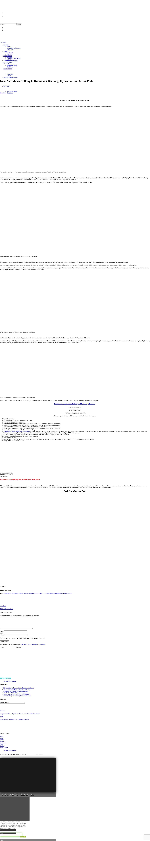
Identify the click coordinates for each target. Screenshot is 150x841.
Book (1, 738)
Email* (2, 633)
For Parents (61, 85)
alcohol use (32, 593)
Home (1, 736)
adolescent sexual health (10, 593)
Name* (2, 631)
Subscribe (23, 837)
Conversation (53, 85)
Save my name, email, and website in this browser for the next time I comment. (23, 638)
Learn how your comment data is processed (33, 644)
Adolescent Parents (31, 85)
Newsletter (3, 93)
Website (2, 635)
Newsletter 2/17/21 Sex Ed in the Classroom (15, 691)
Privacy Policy (4, 747)
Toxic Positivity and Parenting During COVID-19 (17, 695)
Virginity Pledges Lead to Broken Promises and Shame (18, 688)
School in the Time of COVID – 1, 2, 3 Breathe (16, 694)
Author (2, 739)
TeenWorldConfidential (9, 681)
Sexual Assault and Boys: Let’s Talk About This (16, 689)
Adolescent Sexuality (43, 85)
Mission (2, 741)
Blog (1, 744)
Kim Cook (69, 85)
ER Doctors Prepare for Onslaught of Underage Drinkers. (74, 404)
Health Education (67, 593)
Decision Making (57, 593)
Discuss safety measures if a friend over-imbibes (16, 431)
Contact (2, 746)
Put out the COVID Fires (10, 692)
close (2, 840)
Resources (3, 742)
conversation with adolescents (44, 593)
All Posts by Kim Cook (6, 609)
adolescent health (21, 85)
